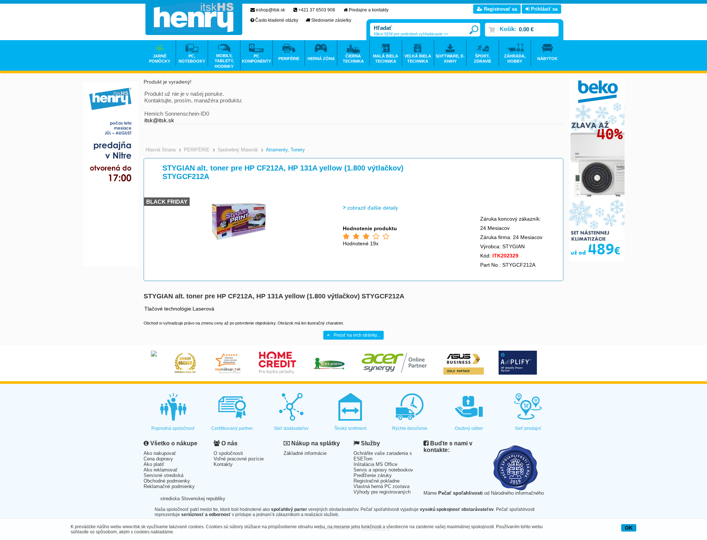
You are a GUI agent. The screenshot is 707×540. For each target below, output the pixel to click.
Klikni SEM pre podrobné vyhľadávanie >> (411, 34)
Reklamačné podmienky (169, 486)
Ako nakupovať (160, 453)
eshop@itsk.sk (270, 10)
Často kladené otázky (276, 20)
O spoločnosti (228, 453)
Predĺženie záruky (373, 475)
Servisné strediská (163, 475)
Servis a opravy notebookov (383, 470)
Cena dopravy (158, 459)
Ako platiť (154, 464)
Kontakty (223, 464)
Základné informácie (305, 453)
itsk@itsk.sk (159, 120)
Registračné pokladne (377, 481)
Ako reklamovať (160, 470)
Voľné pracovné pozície (239, 459)
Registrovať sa (499, 9)
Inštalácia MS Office (375, 464)
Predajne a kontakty (368, 10)
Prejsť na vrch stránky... (357, 335)
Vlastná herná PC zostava (381, 486)
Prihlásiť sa (543, 9)
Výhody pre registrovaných (382, 492)
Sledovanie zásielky (331, 20)
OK (629, 528)
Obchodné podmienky (167, 481)
